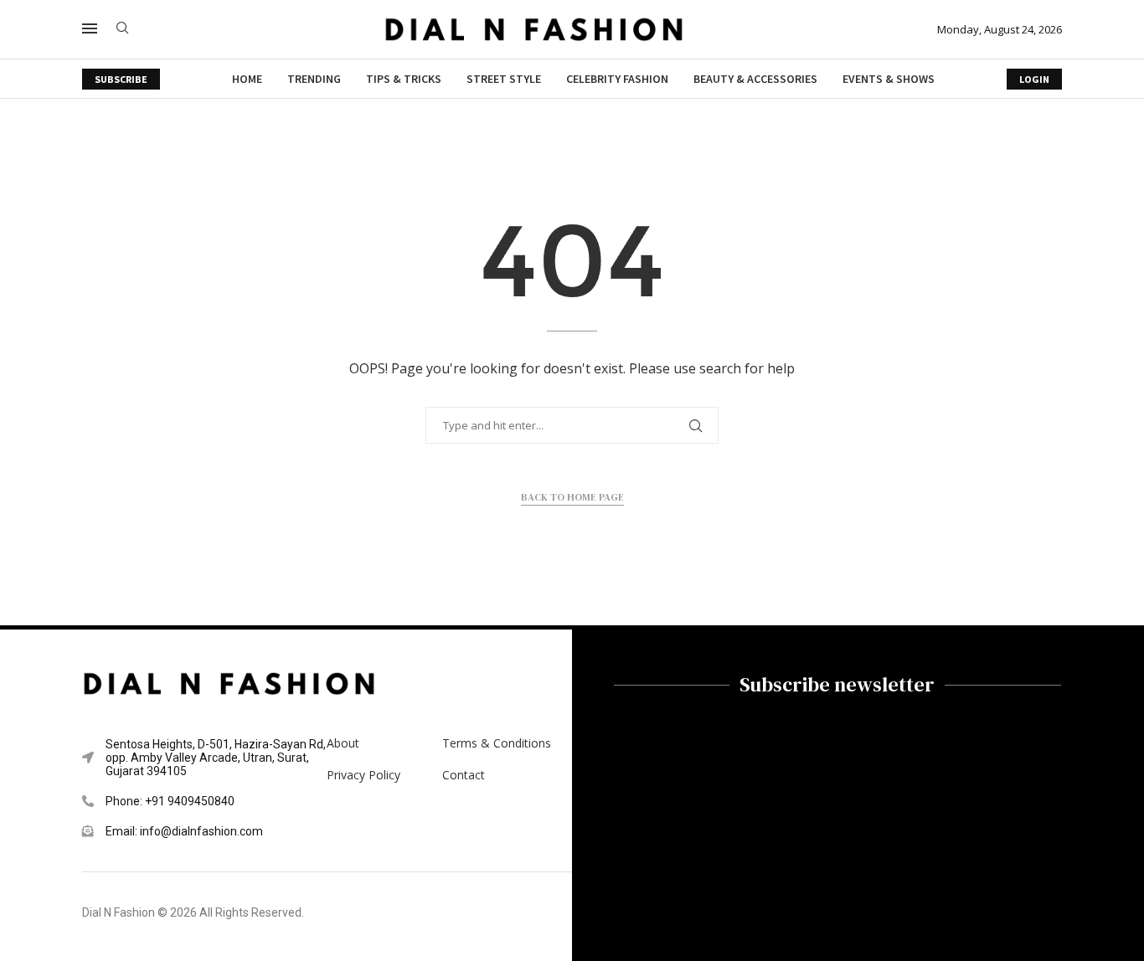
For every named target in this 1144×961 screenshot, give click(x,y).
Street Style (503, 78)
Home (247, 78)
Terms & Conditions (496, 743)
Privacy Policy (363, 775)
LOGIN (1034, 79)
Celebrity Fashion (617, 78)
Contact (463, 775)
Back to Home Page (572, 497)
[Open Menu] (89, 28)
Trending (314, 78)
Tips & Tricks (403, 78)
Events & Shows (889, 78)
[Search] (122, 30)
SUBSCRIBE (121, 79)
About (343, 743)
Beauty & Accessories (755, 78)
